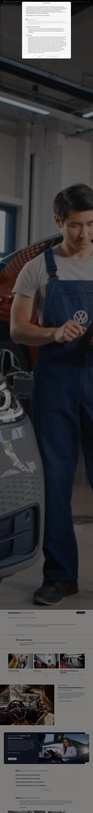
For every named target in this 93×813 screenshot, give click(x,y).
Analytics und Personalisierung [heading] (34, 26)
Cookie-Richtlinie (32, 13)
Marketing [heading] (30, 35)
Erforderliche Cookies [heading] (32, 19)
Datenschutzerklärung (44, 13)
